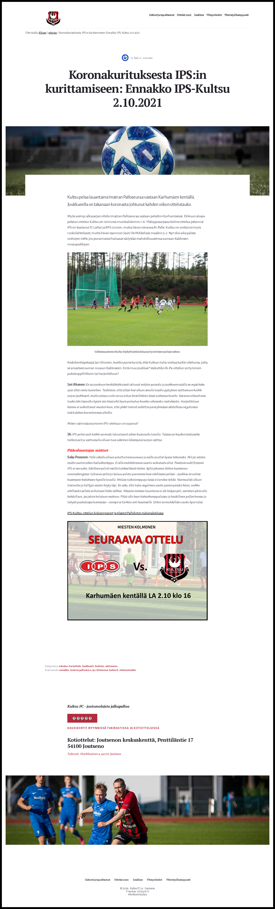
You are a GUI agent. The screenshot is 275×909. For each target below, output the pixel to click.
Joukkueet (88, 666)
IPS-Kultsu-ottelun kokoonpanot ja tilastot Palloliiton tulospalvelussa (115, 513)
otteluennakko (127, 670)
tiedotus (99, 666)
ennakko (64, 670)
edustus (63, 666)
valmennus (111, 666)
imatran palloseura (80, 670)
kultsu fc (113, 670)
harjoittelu (75, 666)
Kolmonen (102, 670)
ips (93, 670)
